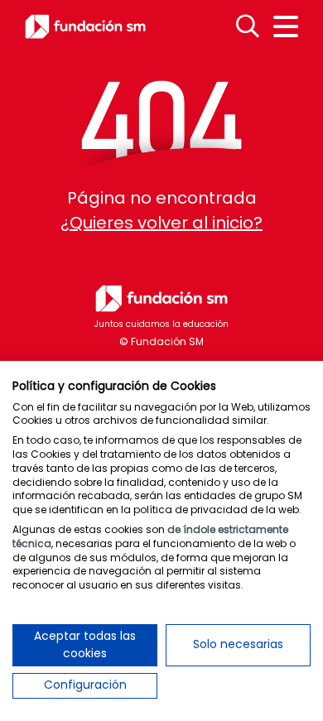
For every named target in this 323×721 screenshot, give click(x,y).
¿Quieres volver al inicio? (161, 222)
